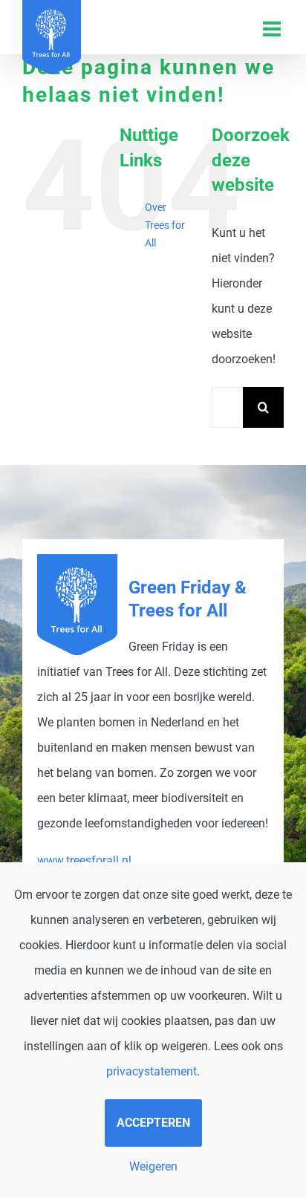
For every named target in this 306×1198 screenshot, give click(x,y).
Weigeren (153, 1166)
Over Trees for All (165, 225)
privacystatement (151, 1071)
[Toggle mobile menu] (273, 29)
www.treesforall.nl (84, 860)
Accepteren (153, 1123)
